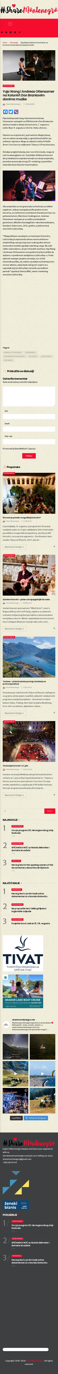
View (27, 493)
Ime (6, 411)
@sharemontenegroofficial (14, 1349)
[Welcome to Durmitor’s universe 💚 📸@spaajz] (15, 1074)
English (16, 861)
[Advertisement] (29, 311)
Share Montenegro (34, 1361)
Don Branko (30, 352)
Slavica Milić (46, 356)
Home (5, 43)
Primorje (16, 889)
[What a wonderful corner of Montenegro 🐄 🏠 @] (42, 1100)
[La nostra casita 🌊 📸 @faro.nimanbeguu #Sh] (42, 1074)
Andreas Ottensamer (12, 352)
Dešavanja (14, 43)
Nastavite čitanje (13, 547)
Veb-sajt (8, 436)
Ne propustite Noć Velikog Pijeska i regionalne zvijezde (28, 910)
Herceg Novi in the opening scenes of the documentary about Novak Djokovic (32, 866)
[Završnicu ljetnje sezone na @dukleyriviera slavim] (15, 1100)
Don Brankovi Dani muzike (14, 356)
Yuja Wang (8, 360)
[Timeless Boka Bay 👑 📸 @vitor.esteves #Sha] (42, 1047)
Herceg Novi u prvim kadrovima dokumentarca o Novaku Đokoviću (29, 895)
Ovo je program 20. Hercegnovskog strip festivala (32, 832)
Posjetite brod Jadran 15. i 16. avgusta (30, 923)
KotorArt (33, 356)
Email (7, 424)
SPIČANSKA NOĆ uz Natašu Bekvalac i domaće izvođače (30, 849)
